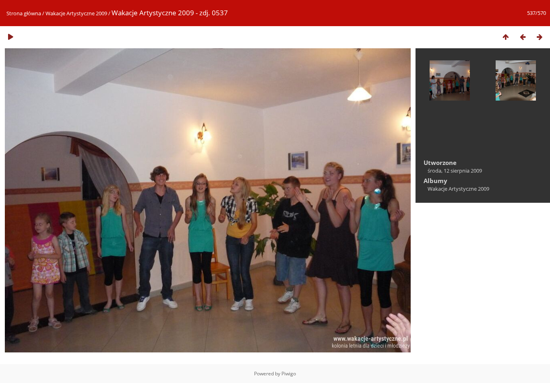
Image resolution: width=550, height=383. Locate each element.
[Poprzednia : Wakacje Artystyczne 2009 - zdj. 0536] (522, 36)
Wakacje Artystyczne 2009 (76, 13)
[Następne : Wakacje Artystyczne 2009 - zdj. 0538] (539, 36)
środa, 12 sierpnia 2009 (455, 170)
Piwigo (288, 373)
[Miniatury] (505, 36)
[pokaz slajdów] (10, 36)
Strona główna (23, 13)
